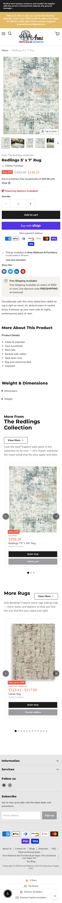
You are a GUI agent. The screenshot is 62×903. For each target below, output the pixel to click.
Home (5, 50)
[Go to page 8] (35, 731)
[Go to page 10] (41, 731)
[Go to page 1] (28, 573)
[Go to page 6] (29, 731)
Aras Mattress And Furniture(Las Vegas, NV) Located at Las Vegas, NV (29, 857)
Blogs (32, 848)
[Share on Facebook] (4, 271)
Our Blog (31, 861)
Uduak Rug (14, 694)
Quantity (6, 196)
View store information (16, 260)
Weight (8, 399)
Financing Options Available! (21, 191)
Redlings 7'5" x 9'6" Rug (22, 543)
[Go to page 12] (46, 731)
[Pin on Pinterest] (23, 271)
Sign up (49, 815)
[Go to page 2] (31, 572)
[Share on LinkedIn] (16, 271)
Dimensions (10, 391)
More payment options (31, 233)
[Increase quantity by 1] (30, 203)
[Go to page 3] (34, 572)
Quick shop (33, 554)
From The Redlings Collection (18, 155)
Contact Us (20, 848)
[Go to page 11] (43, 731)
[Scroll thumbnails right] (57, 143)
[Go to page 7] (32, 731)
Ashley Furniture (14, 165)
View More (14, 440)
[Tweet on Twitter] (10, 271)
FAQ (54, 848)
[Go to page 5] (27, 731)
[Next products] (56, 516)
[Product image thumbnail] (18, 143)
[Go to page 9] (38, 731)
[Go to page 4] (24, 731)
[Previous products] (6, 516)
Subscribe (43, 848)
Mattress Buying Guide (29, 852)
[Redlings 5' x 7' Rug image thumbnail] (6, 143)
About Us (6, 848)
